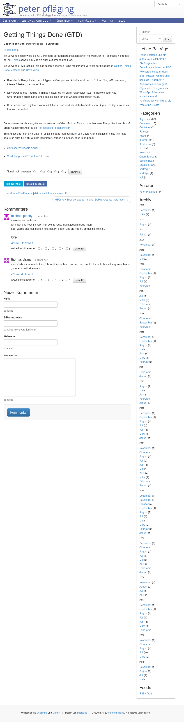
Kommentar (11, 355)
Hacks (142, 135)
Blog (122, 20)
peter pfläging (45, 6)
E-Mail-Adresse (13, 317)
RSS (141, 693)
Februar (144, 285)
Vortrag (143, 169)
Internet (143, 139)
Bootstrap (82, 712)
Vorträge (144, 173)
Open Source (147, 156)
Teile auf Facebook (35, 183)
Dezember (145, 210)
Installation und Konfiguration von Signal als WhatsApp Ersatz (155, 100)
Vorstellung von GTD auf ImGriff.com (28, 156)
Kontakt (107, 20)
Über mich (63, 20)
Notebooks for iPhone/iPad (53, 127)
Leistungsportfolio (35, 20)
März (142, 214)
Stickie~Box (146, 160)
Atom (150, 693)
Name (7, 298)
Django (56, 712)
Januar (143, 234)
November (145, 244)
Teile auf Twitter (13, 183)
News (142, 152)
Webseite (9, 336)
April (141, 353)
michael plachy (22, 215)
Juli (141, 281)
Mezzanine (41, 712)
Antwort (28, 243)
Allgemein (145, 119)
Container (145, 127)
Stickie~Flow (146, 165)
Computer (145, 123)
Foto (142, 131)
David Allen (32, 70)
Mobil (142, 148)
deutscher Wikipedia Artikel (22, 148)
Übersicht (9, 20)
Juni (141, 429)
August (143, 224)
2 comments (11, 49)
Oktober (144, 269)
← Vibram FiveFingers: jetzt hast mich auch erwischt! (36, 193)
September (145, 273)
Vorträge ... (86, 20)
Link (17, 243)
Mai (141, 259)
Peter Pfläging (34, 43)
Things (16, 60)
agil (141, 177)
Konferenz (145, 144)
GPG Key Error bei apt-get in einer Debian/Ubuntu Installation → (91, 199)
